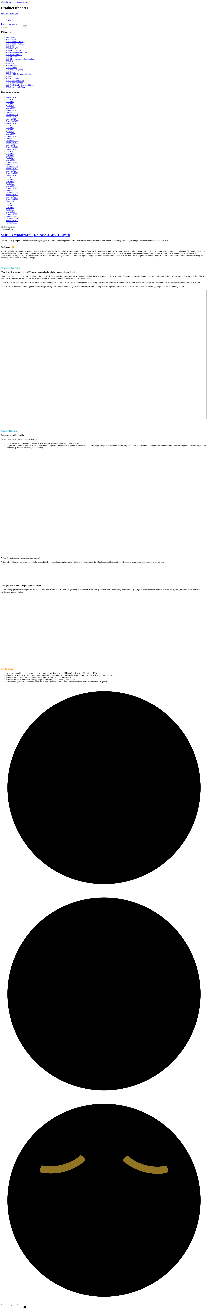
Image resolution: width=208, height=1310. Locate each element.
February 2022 (11, 214)
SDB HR (9, 61)
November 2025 (12, 117)
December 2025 (12, 115)
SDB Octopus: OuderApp (16, 44)
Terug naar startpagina (9, 14)
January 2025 (11, 138)
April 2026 (10, 106)
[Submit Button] (25, 26)
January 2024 (11, 164)
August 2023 (11, 175)
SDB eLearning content (15, 81)
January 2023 (11, 190)
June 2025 (10, 128)
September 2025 (12, 121)
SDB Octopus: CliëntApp (15, 42)
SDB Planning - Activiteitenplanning (20, 59)
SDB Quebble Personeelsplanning (19, 74)
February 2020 (11, 223)
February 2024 (11, 162)
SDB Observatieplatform (15, 87)
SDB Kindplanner (13, 78)
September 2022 (12, 199)
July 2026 (9, 99)
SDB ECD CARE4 (13, 50)
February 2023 (11, 188)
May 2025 (10, 130)
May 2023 (10, 182)
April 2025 (10, 132)
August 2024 (11, 149)
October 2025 (11, 119)
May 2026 (10, 104)
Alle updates (10, 37)
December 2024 (12, 141)
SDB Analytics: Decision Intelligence (20, 85)
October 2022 (11, 197)
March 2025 (10, 134)
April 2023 (10, 184)
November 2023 (12, 169)
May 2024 (10, 156)
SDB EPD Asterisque (14, 55)
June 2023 (10, 180)
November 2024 (12, 143)
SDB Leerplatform (13, 65)
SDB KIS (9, 76)
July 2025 (9, 125)
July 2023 (9, 177)
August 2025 (11, 123)
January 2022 (11, 216)
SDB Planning (11, 57)
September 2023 (12, 173)
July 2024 (9, 151)
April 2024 (10, 158)
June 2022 (10, 205)
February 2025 (11, 136)
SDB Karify (10, 72)
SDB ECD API (12, 48)
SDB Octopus (11, 39)
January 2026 (11, 112)
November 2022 (12, 195)
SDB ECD (10, 46)
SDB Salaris (10, 63)
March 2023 (10, 186)
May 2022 (10, 208)
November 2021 (12, 221)
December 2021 (12, 218)
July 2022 (9, 203)
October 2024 (11, 145)
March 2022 (10, 212)
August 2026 (11, 97)
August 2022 (11, 201)
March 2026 (10, 108)
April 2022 (10, 210)
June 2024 (10, 154)
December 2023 (12, 167)
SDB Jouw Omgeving (14, 70)
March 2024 (10, 160)
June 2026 (10, 102)
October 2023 (11, 171)
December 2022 (12, 193)
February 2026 (11, 110)
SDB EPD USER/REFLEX (16, 52)
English (9, 20)
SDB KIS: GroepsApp (14, 83)
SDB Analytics (11, 68)
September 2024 (12, 147)
